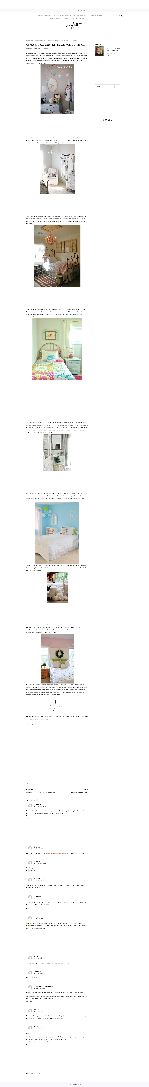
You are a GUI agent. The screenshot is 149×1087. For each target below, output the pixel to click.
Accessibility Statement (78, 18)
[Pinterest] (119, 16)
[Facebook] (110, 16)
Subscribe (81, 10)
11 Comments (45, 48)
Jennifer (30, 48)
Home (38, 13)
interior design (43, 40)
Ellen (35, 847)
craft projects (107, 1080)
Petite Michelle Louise (42, 879)
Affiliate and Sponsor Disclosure (76, 15)
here (108, 55)
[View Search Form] (122, 16)
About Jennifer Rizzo (96, 15)
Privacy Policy (59, 15)
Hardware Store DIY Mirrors (79, 791)
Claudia (36, 1027)
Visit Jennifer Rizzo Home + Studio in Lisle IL (84, 13)
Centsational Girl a (31, 493)
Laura (36, 971)
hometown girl (39, 917)
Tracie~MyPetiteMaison (42, 986)
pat (35, 1009)
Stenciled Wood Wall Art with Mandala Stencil (40, 791)
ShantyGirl (37, 804)
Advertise (73, 1080)
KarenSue (37, 862)
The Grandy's (38, 957)
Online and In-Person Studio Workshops (55, 13)
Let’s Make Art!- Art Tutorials (43, 15)
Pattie (36, 896)
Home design (34, 40)
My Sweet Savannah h (33, 625)
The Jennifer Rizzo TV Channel (59, 18)
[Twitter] (113, 16)
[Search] (117, 87)
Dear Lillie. (45, 138)
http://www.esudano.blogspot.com (60, 853)
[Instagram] (116, 16)
